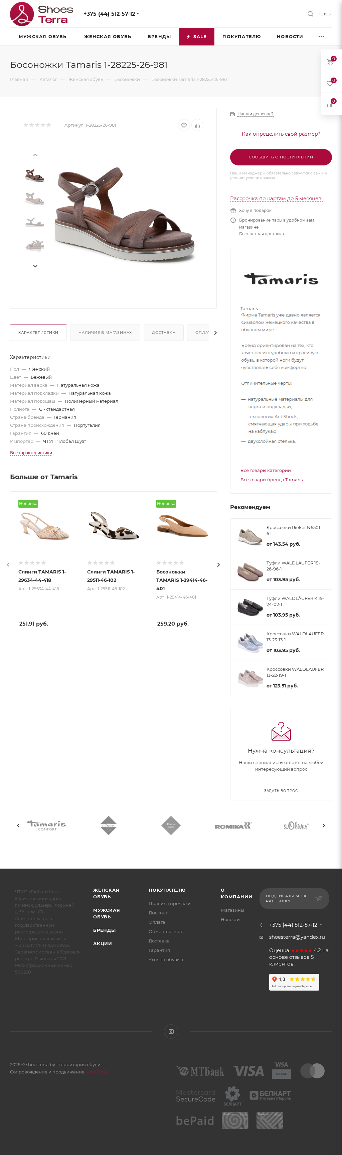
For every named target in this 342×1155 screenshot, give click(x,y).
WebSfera (97, 1071)
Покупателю (167, 890)
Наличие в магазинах (105, 332)
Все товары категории (265, 470)
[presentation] (35, 154)
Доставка (163, 332)
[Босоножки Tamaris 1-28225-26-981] (124, 214)
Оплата (204, 332)
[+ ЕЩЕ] (321, 36)
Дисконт (158, 912)
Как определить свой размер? (281, 134)
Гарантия (159, 950)
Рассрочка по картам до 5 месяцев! (276, 198)
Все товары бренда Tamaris (271, 479)
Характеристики (38, 332)
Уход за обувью (166, 959)
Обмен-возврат (166, 931)
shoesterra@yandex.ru (297, 937)
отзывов (299, 957)
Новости (230, 919)
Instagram (171, 1031)
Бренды (104, 930)
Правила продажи (170, 903)
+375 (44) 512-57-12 (109, 14)
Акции (102, 943)
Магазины (232, 910)
